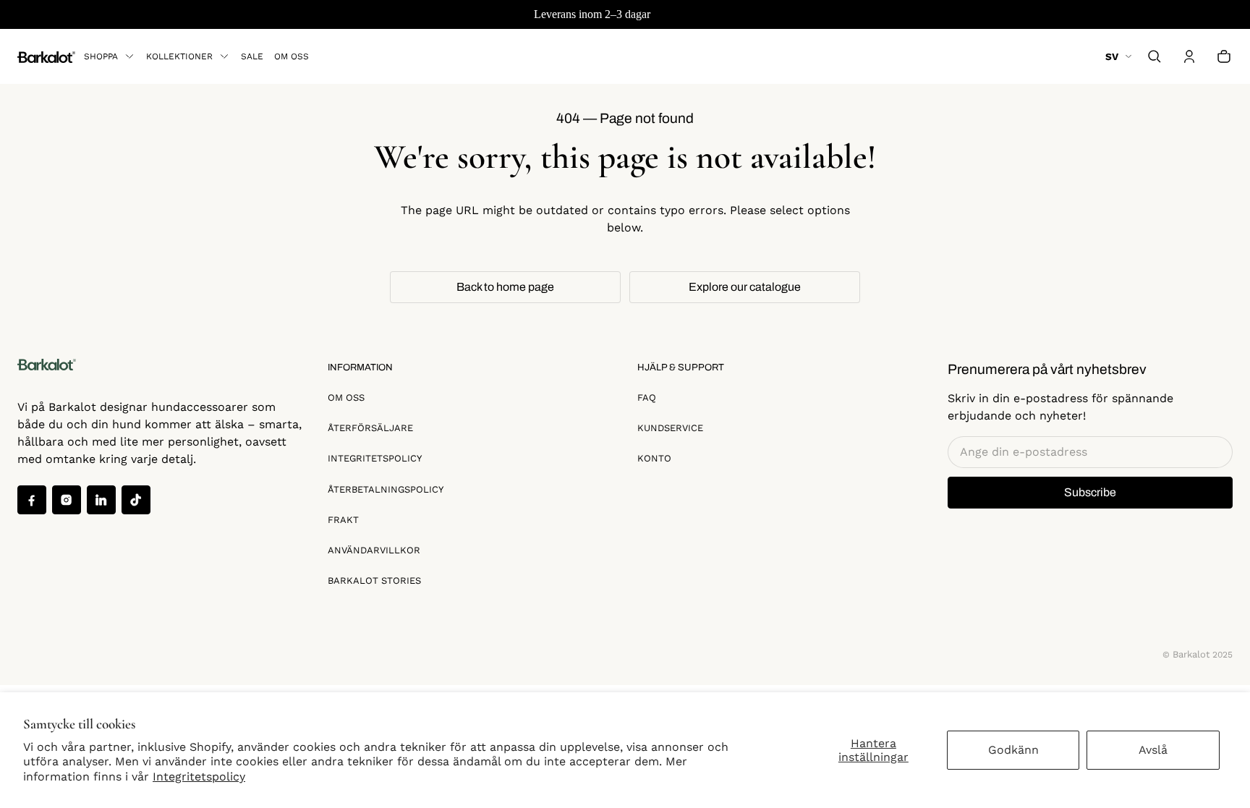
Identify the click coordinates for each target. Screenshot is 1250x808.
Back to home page (505, 287)
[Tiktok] (136, 499)
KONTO (654, 458)
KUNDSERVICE (670, 427)
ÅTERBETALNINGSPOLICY (385, 489)
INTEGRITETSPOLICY (375, 458)
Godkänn (1013, 750)
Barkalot (1191, 654)
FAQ (646, 397)
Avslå (1153, 750)
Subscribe (1090, 492)
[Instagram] (66, 499)
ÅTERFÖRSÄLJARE (370, 427)
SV (1111, 56)
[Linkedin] (101, 499)
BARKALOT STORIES (374, 580)
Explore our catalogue (745, 287)
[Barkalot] (46, 56)
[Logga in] (1189, 56)
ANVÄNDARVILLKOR (374, 550)
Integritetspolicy (199, 776)
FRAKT (343, 519)
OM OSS (346, 397)
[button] (1154, 56)
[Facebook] (31, 499)
